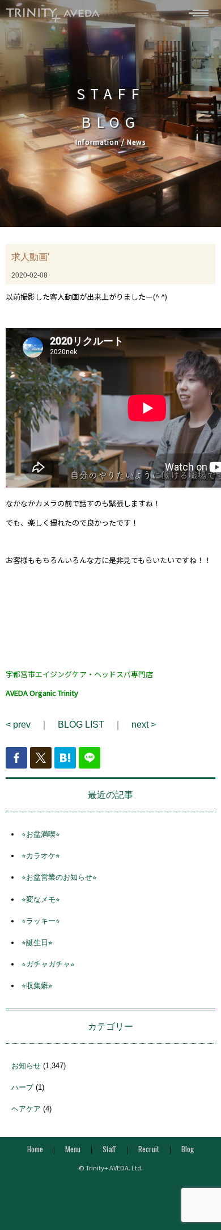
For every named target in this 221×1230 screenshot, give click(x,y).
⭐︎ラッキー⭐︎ (41, 921)
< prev (18, 724)
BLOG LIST (81, 724)
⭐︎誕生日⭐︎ (37, 942)
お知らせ (26, 1065)
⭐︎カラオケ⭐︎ (41, 855)
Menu (72, 1149)
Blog (187, 1149)
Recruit (148, 1149)
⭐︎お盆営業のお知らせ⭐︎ (59, 877)
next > (143, 724)
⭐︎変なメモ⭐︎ (41, 899)
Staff (109, 1149)
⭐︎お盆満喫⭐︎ (41, 834)
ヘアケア (26, 1109)
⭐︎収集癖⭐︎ (37, 985)
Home (35, 1149)
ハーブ (22, 1087)
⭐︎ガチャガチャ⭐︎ (48, 964)
